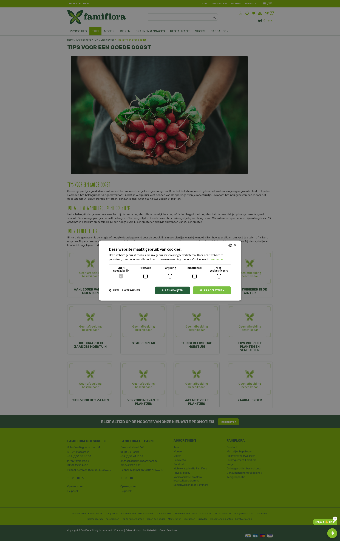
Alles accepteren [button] (211, 290)
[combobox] (230, 245)
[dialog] (170, 271)
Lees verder (216, 259)
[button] (124, 290)
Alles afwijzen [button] (172, 290)
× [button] (235, 245)
